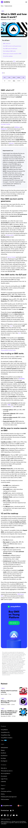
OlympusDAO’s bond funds (8, 350)
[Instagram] (8, 815)
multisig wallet (9, 235)
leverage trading (5, 124)
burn (19, 333)
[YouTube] (14, 815)
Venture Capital (11, 257)
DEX (14, 61)
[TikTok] (11, 815)
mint (11, 326)
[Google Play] (13, 810)
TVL (12, 406)
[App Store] (10, 810)
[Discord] (17, 815)
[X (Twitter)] (2, 815)
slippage (11, 143)
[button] (26, 2)
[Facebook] (5, 815)
